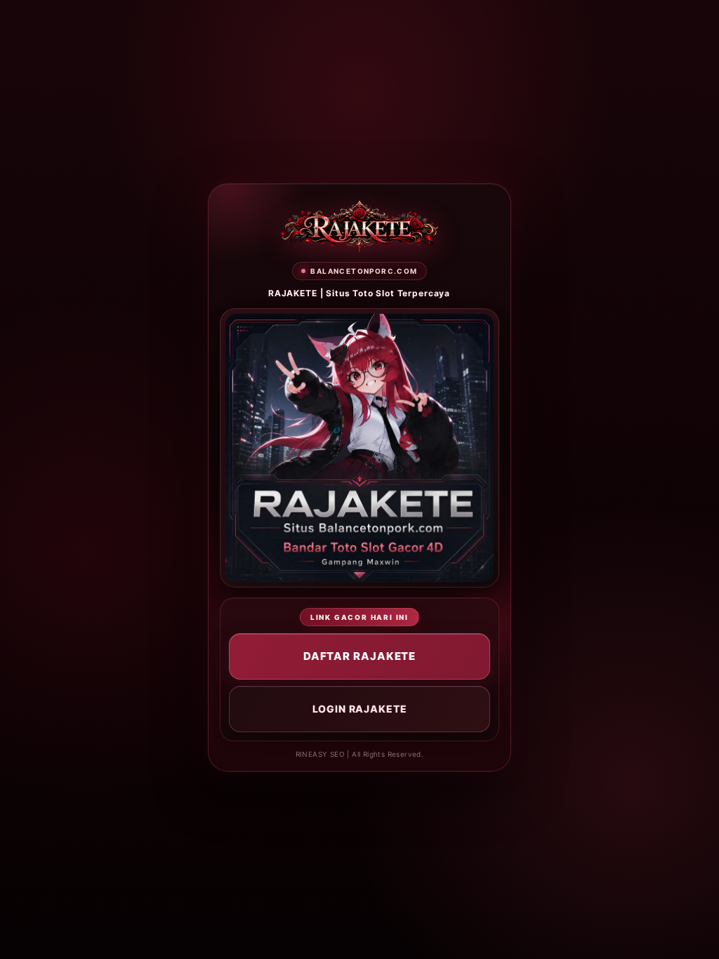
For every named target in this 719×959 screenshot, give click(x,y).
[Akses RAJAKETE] (359, 226)
